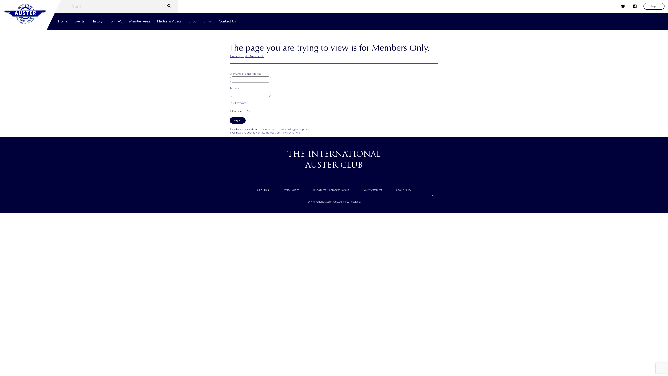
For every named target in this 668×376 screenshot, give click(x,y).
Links (208, 21)
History (96, 21)
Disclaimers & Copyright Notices (331, 189)
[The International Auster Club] (30, 14)
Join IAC (116, 21)
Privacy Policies (291, 189)
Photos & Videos (169, 21)
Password (235, 88)
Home (62, 21)
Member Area (139, 21)
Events (79, 21)
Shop (192, 21)
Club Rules (263, 189)
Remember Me (241, 111)
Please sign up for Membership (247, 56)
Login (654, 6)
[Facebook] (635, 6)
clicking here (293, 132)
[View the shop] (622, 6)
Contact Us (227, 21)
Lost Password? (238, 103)
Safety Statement (372, 189)
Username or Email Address (245, 73)
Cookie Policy (403, 189)
